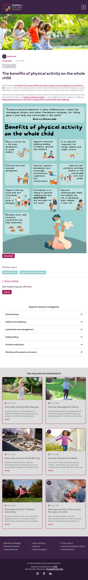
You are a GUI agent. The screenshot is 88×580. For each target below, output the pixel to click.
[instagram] (37, 573)
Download (8, 256)
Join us (7, 292)
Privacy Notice (67, 543)
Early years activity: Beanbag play (22, 407)
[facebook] (44, 573)
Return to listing (11, 281)
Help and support (39, 549)
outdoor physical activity (33, 97)
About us (36, 546)
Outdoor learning (10, 272)
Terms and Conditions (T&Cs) (73, 546)
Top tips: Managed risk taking (63, 407)
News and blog (38, 543)
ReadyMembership (54, 569)
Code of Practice (68, 549)
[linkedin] (50, 573)
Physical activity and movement (33, 272)
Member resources (11, 546)
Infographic (7, 61)
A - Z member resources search (18, 18)
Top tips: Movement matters (62, 458)
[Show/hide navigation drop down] (83, 7)
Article (7, 419)
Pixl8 (55, 567)
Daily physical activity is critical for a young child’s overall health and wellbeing (35, 99)
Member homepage (12, 543)
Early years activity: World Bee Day (22, 458)
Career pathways (11, 549)
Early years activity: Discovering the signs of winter (64, 510)
